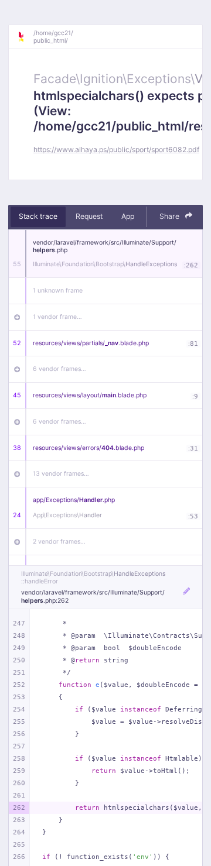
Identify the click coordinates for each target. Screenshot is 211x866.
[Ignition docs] (25, 37)
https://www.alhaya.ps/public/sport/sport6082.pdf (116, 149)
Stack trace (38, 216)
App (127, 216)
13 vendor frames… (61, 473)
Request (89, 216)
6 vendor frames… (59, 369)
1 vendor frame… (57, 317)
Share (170, 216)
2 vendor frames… (59, 541)
